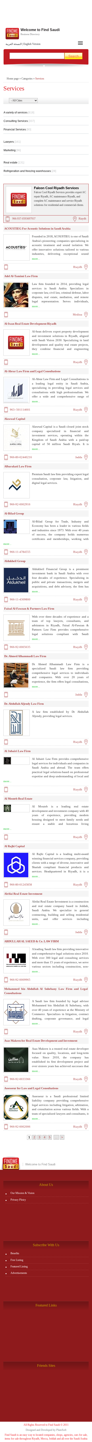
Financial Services (17, 129)
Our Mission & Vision (22, 1193)
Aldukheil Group (14, 561)
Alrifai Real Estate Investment (23, 893)
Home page (13, 78)
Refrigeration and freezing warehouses (30, 171)
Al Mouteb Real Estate (18, 798)
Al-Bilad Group (14, 513)
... (56, 1137)
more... (36, 258)
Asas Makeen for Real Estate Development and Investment (40, 1040)
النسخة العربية (14, 44)
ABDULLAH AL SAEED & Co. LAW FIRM (31, 941)
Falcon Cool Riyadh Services (56, 188)
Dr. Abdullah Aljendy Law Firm (24, 703)
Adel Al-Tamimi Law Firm (21, 276)
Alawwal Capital (14, 418)
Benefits (14, 1253)
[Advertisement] (46, 14)
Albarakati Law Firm (17, 466)
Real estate (14, 162)
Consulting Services (19, 121)
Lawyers (12, 141)
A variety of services (19, 112)
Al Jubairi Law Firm (17, 751)
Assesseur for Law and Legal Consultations (31, 1088)
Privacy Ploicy (18, 1199)
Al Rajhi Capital (14, 846)
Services (39, 78)
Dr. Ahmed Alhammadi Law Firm (25, 656)
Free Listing (16, 1260)
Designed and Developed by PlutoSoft (46, 1430)
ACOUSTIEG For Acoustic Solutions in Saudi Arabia (37, 228)
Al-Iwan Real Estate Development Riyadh (30, 323)
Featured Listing (19, 1266)
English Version (31, 44)
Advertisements (18, 1273)
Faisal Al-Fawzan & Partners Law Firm (29, 608)
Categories (27, 78)
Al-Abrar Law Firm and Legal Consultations (32, 371)
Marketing (12, 150)
